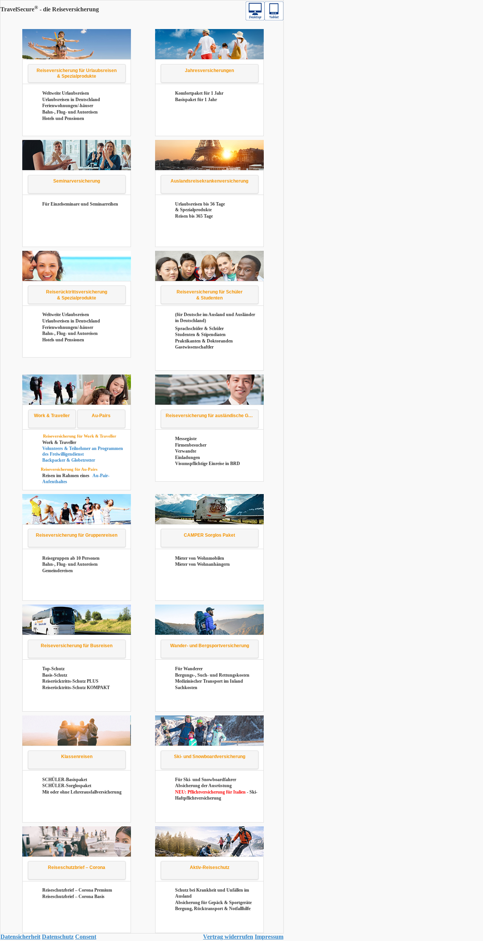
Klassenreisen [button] (76, 756)
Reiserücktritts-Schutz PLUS (70, 681)
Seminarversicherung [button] (76, 181)
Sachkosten (186, 687)
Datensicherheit (20, 936)
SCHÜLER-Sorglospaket (66, 785)
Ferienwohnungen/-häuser (67, 105)
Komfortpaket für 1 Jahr (199, 93)
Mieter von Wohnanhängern (202, 564)
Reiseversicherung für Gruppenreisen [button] (76, 535)
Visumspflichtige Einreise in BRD (207, 463)
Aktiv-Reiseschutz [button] (209, 867)
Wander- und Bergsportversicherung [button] (209, 645)
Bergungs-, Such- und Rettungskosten (212, 675)
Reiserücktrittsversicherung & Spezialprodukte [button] (76, 295)
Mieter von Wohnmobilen (199, 558)
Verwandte (185, 451)
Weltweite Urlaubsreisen (65, 93)
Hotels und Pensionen (63, 118)
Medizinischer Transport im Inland (209, 681)
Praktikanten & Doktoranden (204, 341)
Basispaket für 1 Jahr (196, 99)
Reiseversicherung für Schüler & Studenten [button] (210, 295)
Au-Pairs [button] (101, 415)
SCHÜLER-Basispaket (64, 779)
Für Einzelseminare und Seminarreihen (80, 204)
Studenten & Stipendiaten (200, 334)
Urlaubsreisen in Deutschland (71, 99)
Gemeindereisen (57, 570)
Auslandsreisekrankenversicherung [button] (209, 181)
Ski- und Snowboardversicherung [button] (209, 756)
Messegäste (186, 438)
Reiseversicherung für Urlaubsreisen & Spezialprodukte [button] (77, 73)
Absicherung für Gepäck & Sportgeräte (213, 902)
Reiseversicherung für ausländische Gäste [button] (212, 415)
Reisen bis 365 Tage (194, 216)
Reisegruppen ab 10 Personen (71, 558)
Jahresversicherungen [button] (209, 70)
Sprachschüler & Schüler (199, 328)
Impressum (269, 936)
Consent (85, 936)
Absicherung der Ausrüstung (203, 785)
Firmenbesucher (190, 445)
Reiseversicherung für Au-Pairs (69, 469)
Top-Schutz (53, 668)
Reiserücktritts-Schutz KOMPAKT (76, 687)
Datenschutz (58, 936)
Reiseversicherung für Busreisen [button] (76, 645)
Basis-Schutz (54, 675)
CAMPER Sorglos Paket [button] (209, 535)
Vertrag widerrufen (228, 936)
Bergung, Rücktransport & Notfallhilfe (213, 908)
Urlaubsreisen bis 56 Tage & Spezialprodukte (200, 207)
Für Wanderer (189, 668)
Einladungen (187, 457)
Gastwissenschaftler (194, 347)
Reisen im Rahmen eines (66, 475)
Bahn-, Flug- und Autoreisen (70, 112)
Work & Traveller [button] (52, 415)
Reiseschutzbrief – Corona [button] (76, 867)
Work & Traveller (59, 442)
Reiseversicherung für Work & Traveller (79, 436)
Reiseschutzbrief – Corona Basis (73, 896)
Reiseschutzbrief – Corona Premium (77, 890)
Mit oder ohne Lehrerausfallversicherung (82, 792)
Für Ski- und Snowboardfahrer (205, 779)
